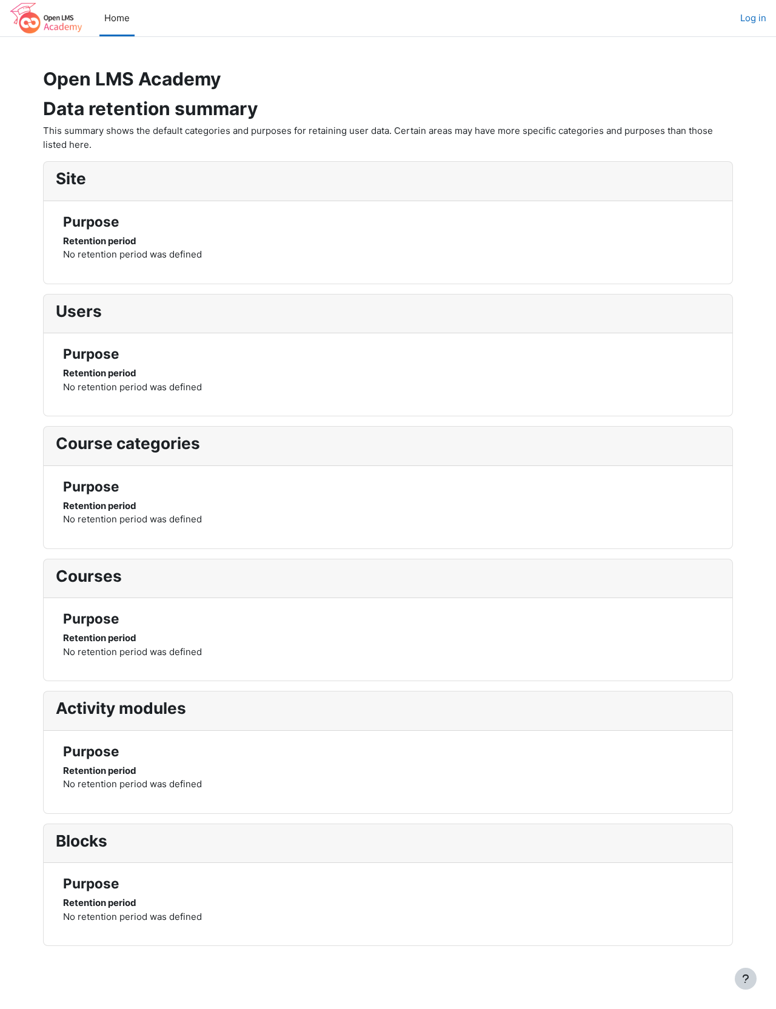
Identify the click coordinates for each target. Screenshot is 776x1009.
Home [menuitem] (117, 18)
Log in (753, 18)
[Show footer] (746, 979)
